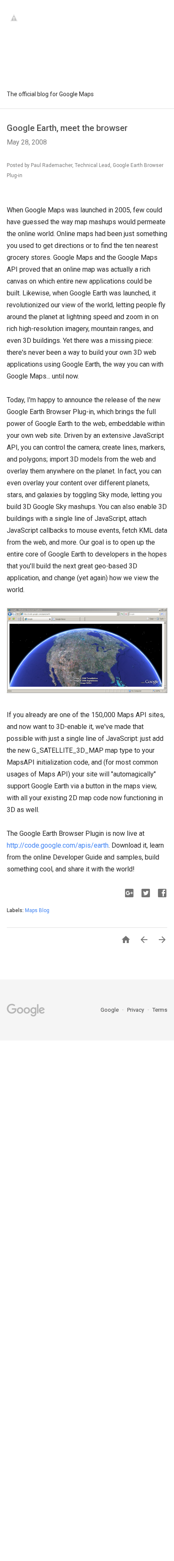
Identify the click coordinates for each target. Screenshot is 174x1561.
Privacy (136, 1010)
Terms (159, 1010)
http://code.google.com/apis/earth (58, 845)
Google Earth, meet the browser (67, 128)
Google (110, 1010)
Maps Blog (37, 910)
